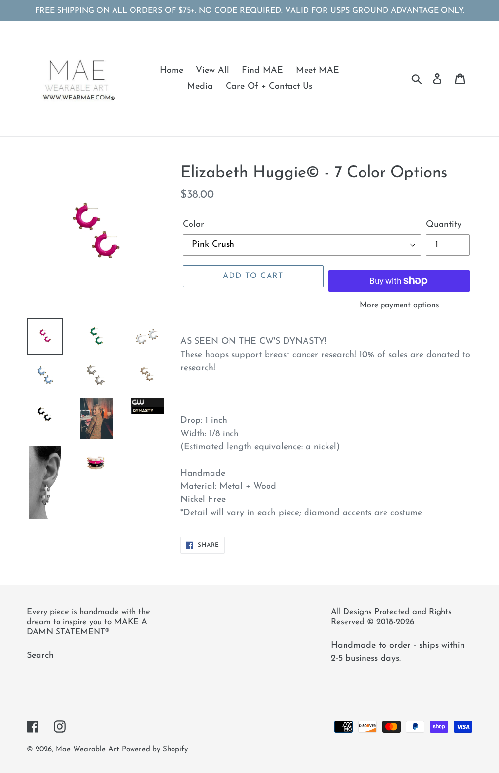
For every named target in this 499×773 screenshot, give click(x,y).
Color (193, 224)
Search (40, 656)
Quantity (443, 224)
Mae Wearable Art (87, 749)
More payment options (399, 305)
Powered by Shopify (155, 749)
